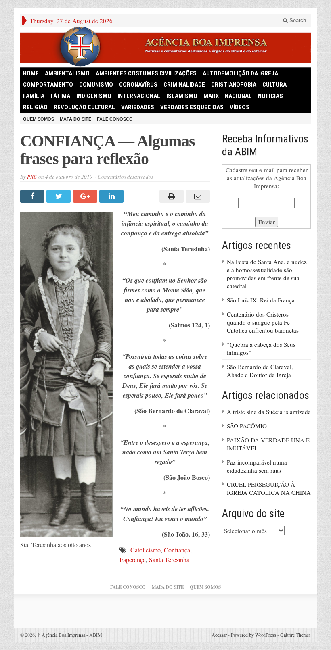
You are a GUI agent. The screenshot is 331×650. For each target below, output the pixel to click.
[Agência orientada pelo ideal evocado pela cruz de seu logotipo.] (165, 47)
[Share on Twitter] (59, 196)
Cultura (274, 84)
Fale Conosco (115, 119)
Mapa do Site (75, 119)
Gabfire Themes (295, 634)
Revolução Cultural (84, 107)
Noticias (270, 96)
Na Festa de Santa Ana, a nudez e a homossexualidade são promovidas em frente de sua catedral (267, 274)
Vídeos (239, 107)
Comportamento (48, 84)
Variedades (137, 107)
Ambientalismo (67, 73)
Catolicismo (145, 550)
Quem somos (38, 119)
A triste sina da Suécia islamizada (269, 412)
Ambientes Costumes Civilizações (146, 73)
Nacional (238, 96)
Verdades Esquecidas (192, 107)
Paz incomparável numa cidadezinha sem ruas (257, 466)
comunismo (96, 84)
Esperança (132, 559)
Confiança (177, 550)
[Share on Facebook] (33, 196)
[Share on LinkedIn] (112, 196)
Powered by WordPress (253, 634)
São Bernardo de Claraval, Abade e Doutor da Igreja (260, 370)
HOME (31, 73)
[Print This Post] (170, 196)
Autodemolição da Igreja (240, 73)
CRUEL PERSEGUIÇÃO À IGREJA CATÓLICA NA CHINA (269, 488)
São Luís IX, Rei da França (261, 300)
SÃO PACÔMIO (247, 426)
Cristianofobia (233, 84)
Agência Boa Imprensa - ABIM (69, 634)
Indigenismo (93, 96)
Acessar (219, 634)
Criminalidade (184, 84)
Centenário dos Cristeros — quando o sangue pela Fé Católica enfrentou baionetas (263, 322)
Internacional (138, 96)
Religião (35, 107)
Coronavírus (138, 84)
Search (297, 20)
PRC (32, 176)
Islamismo (181, 96)
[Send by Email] (197, 196)
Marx (211, 96)
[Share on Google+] (86, 196)
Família (33, 96)
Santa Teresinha (169, 559)
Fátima (60, 96)
